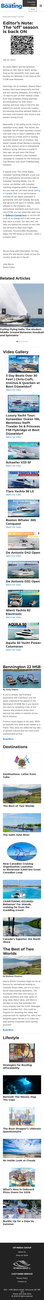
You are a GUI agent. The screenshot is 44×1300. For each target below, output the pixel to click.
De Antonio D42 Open (23, 552)
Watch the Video (13, 390)
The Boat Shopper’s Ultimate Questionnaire (22, 1130)
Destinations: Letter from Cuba (19, 776)
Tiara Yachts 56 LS (20, 491)
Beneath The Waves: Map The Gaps (19, 1098)
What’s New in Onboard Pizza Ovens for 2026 (18, 1191)
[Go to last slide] (4, 311)
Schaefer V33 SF (18, 462)
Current (21, 17)
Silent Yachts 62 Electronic (18, 612)
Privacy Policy (22, 1278)
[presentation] (22, 305)
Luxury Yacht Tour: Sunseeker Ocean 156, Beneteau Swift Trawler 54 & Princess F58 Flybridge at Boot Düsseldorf (23, 424)
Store (33, 9)
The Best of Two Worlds (18, 806)
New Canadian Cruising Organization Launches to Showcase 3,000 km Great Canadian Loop (22, 868)
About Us (22, 1252)
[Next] (40, 311)
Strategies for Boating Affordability (17, 1066)
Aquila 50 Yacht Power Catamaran (23, 644)
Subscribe (31, 3)
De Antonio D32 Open (23, 581)
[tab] (17, 341)
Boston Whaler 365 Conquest (21, 521)
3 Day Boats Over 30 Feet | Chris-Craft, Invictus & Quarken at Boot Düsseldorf (23, 381)
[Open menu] (40, 6)
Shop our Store (22, 1255)
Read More (8, 739)
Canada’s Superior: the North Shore (21, 940)
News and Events (10, 17)
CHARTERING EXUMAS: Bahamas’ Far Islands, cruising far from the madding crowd (18, 906)
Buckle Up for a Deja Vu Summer (18, 1223)
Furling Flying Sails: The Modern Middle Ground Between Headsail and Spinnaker (22, 332)
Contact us (22, 1281)
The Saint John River (16, 834)
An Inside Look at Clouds (19, 1160)
